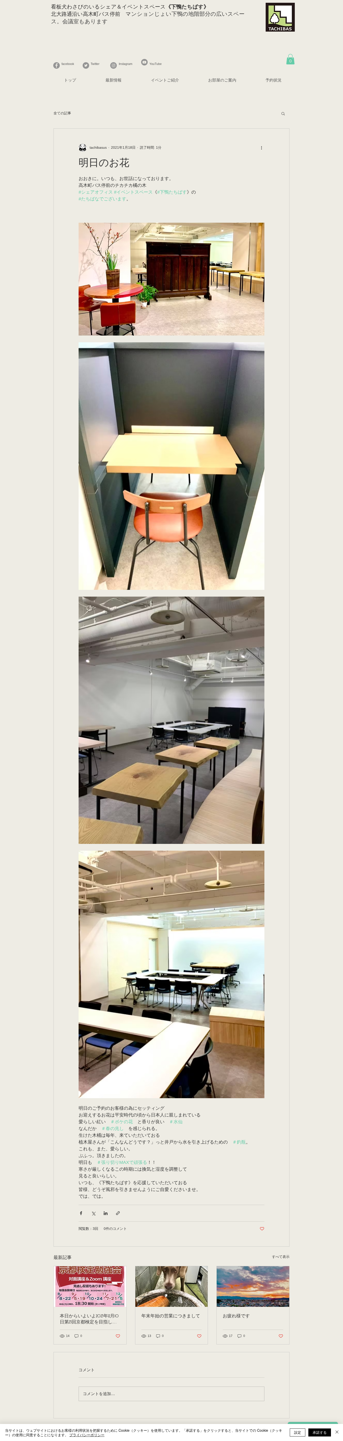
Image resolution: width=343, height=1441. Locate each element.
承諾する (320, 1432)
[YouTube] (144, 62)
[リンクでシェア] (118, 1213)
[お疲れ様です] (253, 1286)
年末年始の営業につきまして (170, 1316)
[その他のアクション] (261, 148)
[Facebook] (56, 65)
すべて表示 (281, 1257)
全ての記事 (62, 113)
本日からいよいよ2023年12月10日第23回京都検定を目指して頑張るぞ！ (89, 1319)
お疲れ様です (236, 1316)
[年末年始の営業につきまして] (171, 1286)
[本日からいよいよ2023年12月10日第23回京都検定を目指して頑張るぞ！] (90, 1286)
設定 (297, 1432)
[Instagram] (113, 65)
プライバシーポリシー (86, 1434)
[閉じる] (337, 1432)
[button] (290, 59)
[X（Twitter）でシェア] (93, 1213)
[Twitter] (86, 65)
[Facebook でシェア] (81, 1213)
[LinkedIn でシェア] (105, 1213)
